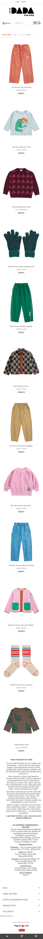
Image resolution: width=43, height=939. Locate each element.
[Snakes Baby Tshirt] (21, 721)
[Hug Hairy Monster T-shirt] (21, 123)
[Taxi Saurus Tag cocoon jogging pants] (21, 422)
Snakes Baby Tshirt (21, 745)
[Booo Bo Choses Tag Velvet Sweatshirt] (21, 482)
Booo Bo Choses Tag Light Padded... (21, 625)
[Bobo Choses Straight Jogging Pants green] (21, 302)
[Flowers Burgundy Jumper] (21, 183)
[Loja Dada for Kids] (21, 12)
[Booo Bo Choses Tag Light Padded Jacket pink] (21, 601)
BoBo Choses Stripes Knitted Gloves (21, 266)
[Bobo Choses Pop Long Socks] (21, 661)
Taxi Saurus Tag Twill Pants (21, 87)
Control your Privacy (6, 916)
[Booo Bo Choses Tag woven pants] (21, 542)
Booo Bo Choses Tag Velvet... (21, 505)
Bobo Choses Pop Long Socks (22, 685)
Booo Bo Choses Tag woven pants (21, 565)
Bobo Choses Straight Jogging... (21, 326)
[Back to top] (7, 936)
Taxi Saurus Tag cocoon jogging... (21, 446)
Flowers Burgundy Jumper (21, 207)
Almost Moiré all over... (21, 386)
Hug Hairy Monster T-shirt (21, 147)
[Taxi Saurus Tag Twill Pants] (21, 63)
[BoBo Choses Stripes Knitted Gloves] (21, 243)
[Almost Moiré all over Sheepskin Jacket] (21, 362)
